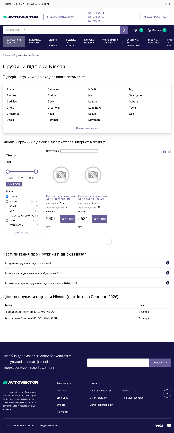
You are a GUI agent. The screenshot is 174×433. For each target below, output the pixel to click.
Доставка (62, 397)
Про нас (7, 4)
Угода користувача (49, 426)
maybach (94, 119)
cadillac (12, 101)
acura (10, 89)
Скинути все (22, 232)
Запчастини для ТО (14, 41)
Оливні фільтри (98, 397)
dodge (52, 95)
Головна (7, 55)
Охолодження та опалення (110, 41)
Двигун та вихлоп (53, 43)
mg (131, 89)
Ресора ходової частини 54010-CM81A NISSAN (92, 198)
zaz (131, 113)
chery (10, 107)
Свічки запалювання (101, 404)
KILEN (23, 220)
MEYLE (23, 211)
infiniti (92, 89)
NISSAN (13, 196)
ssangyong (136, 95)
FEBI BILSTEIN (23, 225)
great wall (54, 107)
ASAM (23, 206)
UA (166, 4)
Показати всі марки (87, 128)
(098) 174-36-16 (95, 12)
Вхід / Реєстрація (157, 16)
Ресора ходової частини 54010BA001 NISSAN (60, 198)
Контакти (46, 4)
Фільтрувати (14, 184)
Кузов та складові (153, 41)
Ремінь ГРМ (129, 390)
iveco (91, 95)
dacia (10, 119)
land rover (95, 107)
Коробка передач (89, 41)
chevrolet (13, 113)
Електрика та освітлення (133, 43)
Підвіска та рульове (71, 43)
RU (170, 4)
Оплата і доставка (26, 4)
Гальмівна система (35, 41)
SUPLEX (23, 201)
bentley (11, 95)
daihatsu (53, 89)
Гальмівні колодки (133, 397)
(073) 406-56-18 (95, 21)
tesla (132, 107)
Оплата (61, 404)
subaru (133, 101)
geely (51, 101)
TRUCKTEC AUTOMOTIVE (23, 215)
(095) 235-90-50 (95, 16)
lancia (92, 101)
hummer (53, 119)
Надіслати (160, 362)
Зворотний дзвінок (62, 16)
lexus (92, 113)
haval (51, 113)
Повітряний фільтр (100, 390)
